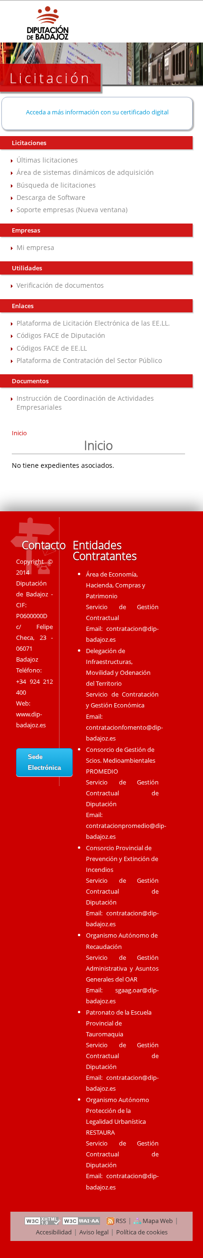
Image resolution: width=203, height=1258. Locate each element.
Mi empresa (35, 247)
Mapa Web (157, 1220)
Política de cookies (142, 1232)
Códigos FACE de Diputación (61, 335)
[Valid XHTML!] (42, 1220)
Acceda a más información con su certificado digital (97, 112)
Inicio (19, 433)
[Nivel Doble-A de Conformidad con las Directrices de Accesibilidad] (81, 1220)
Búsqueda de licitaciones (56, 185)
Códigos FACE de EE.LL (52, 348)
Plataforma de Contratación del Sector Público (89, 360)
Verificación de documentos (60, 285)
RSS (120, 1220)
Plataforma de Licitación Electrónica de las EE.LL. (93, 323)
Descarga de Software (51, 197)
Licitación (50, 78)
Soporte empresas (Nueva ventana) (72, 209)
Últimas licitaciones (47, 159)
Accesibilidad (54, 1232)
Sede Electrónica (44, 762)
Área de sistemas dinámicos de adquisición (85, 172)
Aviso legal (94, 1232)
